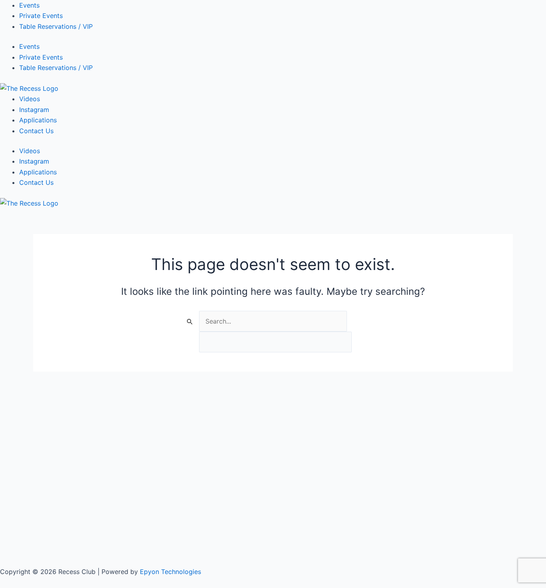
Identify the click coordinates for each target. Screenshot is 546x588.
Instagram (34, 110)
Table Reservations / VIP (56, 26)
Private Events (41, 16)
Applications (38, 120)
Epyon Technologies (170, 572)
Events (29, 5)
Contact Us (36, 131)
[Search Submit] (190, 321)
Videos (29, 99)
